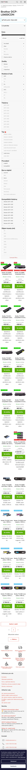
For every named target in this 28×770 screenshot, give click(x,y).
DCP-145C (14, 124)
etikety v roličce (14, 134)
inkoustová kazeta (14, 139)
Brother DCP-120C (14, 212)
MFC (14, 89)
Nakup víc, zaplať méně (8, 728)
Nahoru (14, 639)
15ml (14, 252)
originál (14, 163)
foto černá (14, 191)
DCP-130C (14, 118)
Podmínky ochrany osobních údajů (11, 684)
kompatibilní (14, 166)
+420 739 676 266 (10, 744)
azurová (14, 172)
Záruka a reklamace (7, 686)
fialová (14, 183)
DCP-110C (14, 105)
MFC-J (14, 92)
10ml (14, 244)
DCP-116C (14, 110)
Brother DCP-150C (14, 223)
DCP (14, 76)
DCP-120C (14, 116)
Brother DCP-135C (14, 218)
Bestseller (14, 54)
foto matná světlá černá (14, 194)
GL (14, 81)
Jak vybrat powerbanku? (8, 693)
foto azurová (14, 189)
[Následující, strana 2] (13, 630)
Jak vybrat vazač (6, 702)
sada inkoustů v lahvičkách (14, 150)
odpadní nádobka (14, 142)
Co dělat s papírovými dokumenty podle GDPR (13, 700)
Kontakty (4, 677)
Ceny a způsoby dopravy (8, 682)
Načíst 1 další (13, 624)
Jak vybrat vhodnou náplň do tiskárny (12, 697)
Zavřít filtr (6, 26)
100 (14, 236)
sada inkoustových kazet (14, 148)
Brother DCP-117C (14, 210)
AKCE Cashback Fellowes (9, 722)
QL (14, 98)
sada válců (14, 156)
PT (14, 95)
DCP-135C (14, 121)
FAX (14, 79)
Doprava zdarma (14, 57)
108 (14, 241)
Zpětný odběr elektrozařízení (10, 695)
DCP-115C (14, 108)
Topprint (14, 67)
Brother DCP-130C (14, 215)
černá (14, 178)
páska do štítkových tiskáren (14, 145)
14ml (14, 247)
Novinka (14, 49)
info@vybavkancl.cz (10, 740)
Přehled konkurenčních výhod (10, 709)
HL (14, 84)
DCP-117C (14, 113)
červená (14, 181)
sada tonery (14, 153)
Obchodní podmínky (7, 679)
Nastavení (13, 761)
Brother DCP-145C (14, 220)
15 (14, 249)
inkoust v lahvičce (14, 137)
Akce (14, 46)
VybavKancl (14, 69)
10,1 (14, 233)
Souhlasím (13, 766)
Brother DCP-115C (14, 204)
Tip (14, 51)
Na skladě (14, 43)
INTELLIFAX (14, 87)
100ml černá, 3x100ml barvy (14, 239)
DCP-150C (14, 127)
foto (14, 186)
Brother (14, 64)
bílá (14, 175)
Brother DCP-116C (14, 207)
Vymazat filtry (13, 257)
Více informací (21, 757)
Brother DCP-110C (14, 201)
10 (14, 230)
